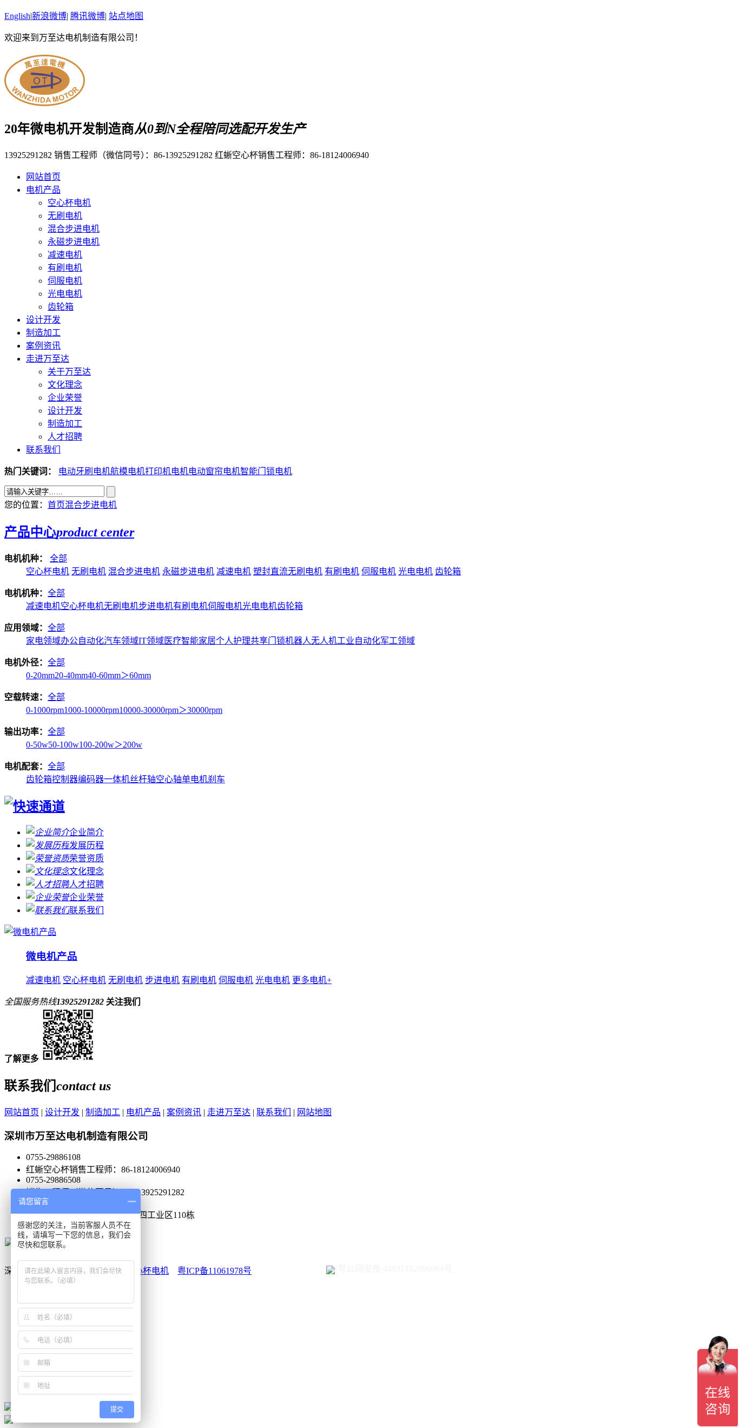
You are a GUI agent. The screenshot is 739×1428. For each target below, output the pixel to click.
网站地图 (314, 1112)
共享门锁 (267, 640)
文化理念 (65, 384)
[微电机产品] (30, 931)
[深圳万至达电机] (44, 100)
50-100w (63, 744)
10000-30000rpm (149, 710)
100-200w (96, 744)
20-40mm (71, 675)
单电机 (195, 779)
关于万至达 (69, 371)
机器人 (298, 640)
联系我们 (43, 449)
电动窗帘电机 (214, 471)
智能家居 (198, 640)
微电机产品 (51, 956)
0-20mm (40, 675)
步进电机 (155, 606)
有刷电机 (65, 267)
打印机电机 (166, 471)
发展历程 (86, 845)
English (17, 16)
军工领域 (397, 640)
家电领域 (43, 640)
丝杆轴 (143, 779)
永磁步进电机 (74, 241)
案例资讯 (43, 345)
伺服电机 (65, 280)
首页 (56, 504)
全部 (58, 558)
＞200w (128, 744)
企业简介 (86, 832)
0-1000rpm (45, 710)
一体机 (117, 779)
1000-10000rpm (91, 710)
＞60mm (136, 675)
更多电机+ (312, 980)
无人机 (324, 640)
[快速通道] (34, 807)
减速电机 (65, 254)
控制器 (65, 779)
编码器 (91, 779)
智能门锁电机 (266, 471)
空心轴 (169, 779)
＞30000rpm (200, 710)
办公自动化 (82, 640)
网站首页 (43, 176)
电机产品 (43, 189)
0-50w (37, 744)
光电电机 (65, 293)
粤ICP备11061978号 (214, 1270)
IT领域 (151, 640)
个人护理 (233, 640)
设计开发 (43, 319)
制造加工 (43, 332)
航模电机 (127, 471)
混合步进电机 (74, 228)
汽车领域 (121, 640)
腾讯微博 (87, 16)
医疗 (172, 640)
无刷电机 (65, 215)
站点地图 (126, 16)
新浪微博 (49, 16)
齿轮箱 (61, 306)
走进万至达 (47, 358)
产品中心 (69, 532)
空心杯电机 (69, 202)
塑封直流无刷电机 (287, 571)
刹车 (216, 779)
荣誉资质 (86, 858)
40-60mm (104, 675)
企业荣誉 (65, 397)
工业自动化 (358, 640)
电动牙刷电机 (84, 471)
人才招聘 (65, 436)
